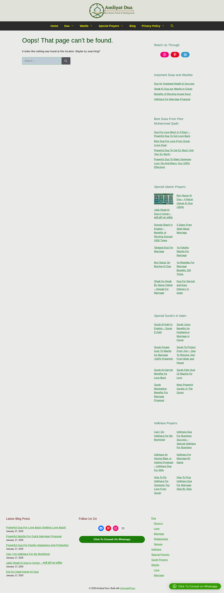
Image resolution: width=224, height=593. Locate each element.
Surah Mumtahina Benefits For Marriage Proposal (161, 392)
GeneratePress (127, 588)
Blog (133, 25)
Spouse (158, 544)
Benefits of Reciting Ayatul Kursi (172, 94)
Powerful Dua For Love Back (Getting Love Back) (36, 527)
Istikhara (156, 549)
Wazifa (84, 25)
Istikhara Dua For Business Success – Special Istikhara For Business (186, 439)
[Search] (65, 61)
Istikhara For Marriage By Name (184, 458)
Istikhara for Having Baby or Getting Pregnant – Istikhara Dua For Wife (163, 462)
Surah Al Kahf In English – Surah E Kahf (163, 328)
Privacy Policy (151, 25)
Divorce (158, 523)
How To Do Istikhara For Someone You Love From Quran (162, 485)
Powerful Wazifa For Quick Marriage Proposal (34, 536)
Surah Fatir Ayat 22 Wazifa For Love (186, 374)
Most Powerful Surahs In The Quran (185, 388)
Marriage (159, 533)
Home (54, 25)
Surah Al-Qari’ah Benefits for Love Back (163, 374)
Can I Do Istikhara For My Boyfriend (163, 435)
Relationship (161, 539)
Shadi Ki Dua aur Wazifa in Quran (173, 88)
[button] (172, 26)
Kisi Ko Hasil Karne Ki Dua (22, 571)
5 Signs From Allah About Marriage (184, 228)
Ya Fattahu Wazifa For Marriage (183, 251)
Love (156, 528)
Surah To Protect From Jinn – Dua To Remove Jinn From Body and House (186, 355)
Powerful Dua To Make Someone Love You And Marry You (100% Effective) (172, 163)
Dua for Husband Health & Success (174, 83)
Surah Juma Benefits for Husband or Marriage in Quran (183, 332)
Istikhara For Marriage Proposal (172, 99)
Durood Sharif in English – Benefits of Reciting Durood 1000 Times (163, 232)
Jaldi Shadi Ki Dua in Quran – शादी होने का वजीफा (163, 213)
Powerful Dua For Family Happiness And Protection (37, 545)
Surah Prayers (159, 559)
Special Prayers (109, 25)
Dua (66, 25)
